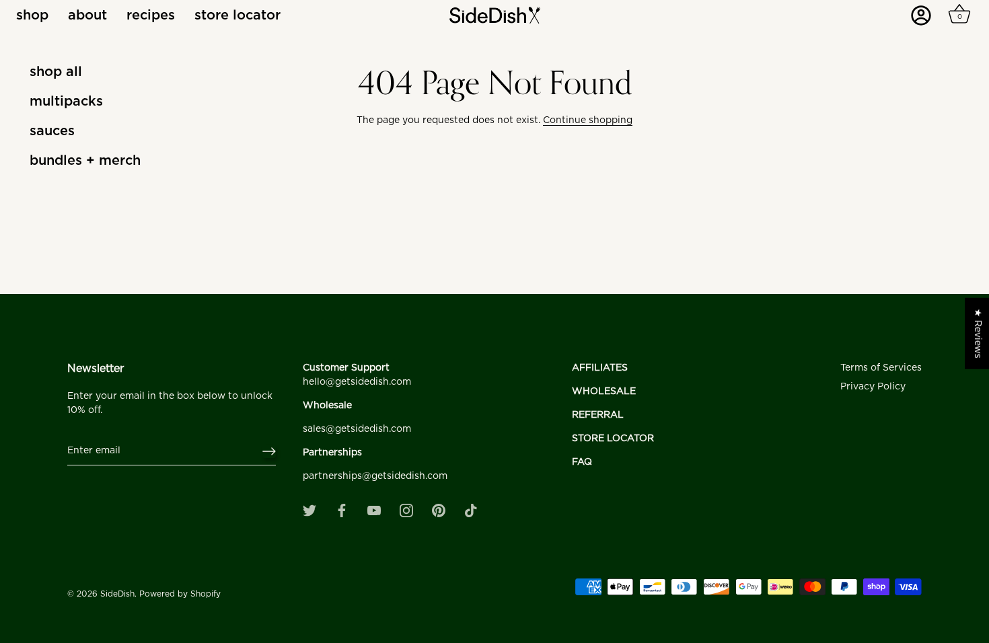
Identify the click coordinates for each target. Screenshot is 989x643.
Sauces (52, 131)
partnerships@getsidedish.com (375, 476)
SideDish (117, 594)
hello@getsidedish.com (357, 382)
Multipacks (66, 101)
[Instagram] (406, 510)
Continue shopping (587, 120)
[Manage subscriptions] (925, 20)
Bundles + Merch (85, 160)
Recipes (150, 15)
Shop (32, 15)
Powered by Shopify (180, 594)
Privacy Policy (873, 386)
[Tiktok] (471, 510)
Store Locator (237, 15)
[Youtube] (374, 510)
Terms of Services (881, 368)
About (87, 15)
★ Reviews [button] (977, 333)
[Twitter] (309, 510)
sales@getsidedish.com (357, 429)
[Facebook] (342, 510)
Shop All (56, 72)
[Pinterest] (438, 510)
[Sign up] (269, 451)
